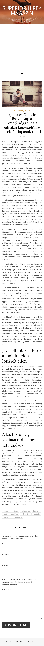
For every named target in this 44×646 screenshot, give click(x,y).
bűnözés (6, 511)
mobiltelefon (25, 514)
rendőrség (36, 514)
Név (4, 543)
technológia (7, 517)
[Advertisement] (22, 47)
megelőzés (14, 514)
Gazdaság (18, 111)
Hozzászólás (7, 589)
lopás (5, 514)
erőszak (15, 511)
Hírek (27, 111)
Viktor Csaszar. (33, 642)
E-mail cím (6, 554)
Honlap (5, 565)
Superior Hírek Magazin (22, 11)
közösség (36, 511)
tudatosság (18, 517)
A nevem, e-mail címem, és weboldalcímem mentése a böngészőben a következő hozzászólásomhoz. (19, 582)
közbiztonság (25, 511)
